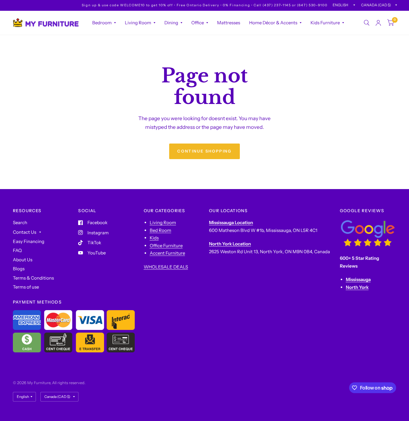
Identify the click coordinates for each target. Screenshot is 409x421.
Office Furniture (166, 245)
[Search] (366, 23)
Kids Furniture (325, 22)
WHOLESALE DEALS (166, 267)
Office (197, 22)
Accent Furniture (167, 253)
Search (20, 222)
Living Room (138, 22)
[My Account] (378, 23)
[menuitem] (104, 23)
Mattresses (228, 22)
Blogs (19, 268)
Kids (154, 238)
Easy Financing (28, 241)
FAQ (17, 250)
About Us (22, 259)
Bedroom (102, 22)
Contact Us (24, 232)
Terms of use (26, 287)
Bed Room (160, 230)
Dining (171, 22)
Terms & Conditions (33, 278)
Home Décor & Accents (273, 22)
